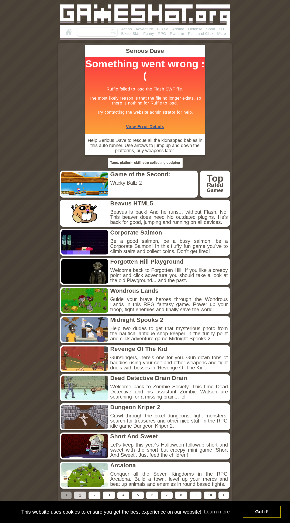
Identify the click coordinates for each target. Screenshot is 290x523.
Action (126, 29)
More (221, 33)
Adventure (144, 29)
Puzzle (162, 29)
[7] (167, 499)
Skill (135, 33)
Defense (195, 29)
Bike (125, 33)
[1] (80, 499)
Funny (148, 33)
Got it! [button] (262, 511)
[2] (95, 499)
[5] (138, 499)
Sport (210, 29)
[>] (223, 499)
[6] (152, 499)
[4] (124, 499)
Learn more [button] (217, 512)
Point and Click (200, 33)
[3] (109, 499)
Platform (177, 33)
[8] (181, 499)
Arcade (178, 29)
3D (221, 29)
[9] (196, 499)
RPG (162, 33)
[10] (210, 499)
